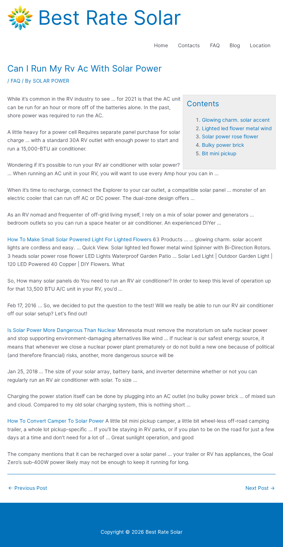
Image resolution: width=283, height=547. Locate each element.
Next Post (260, 488)
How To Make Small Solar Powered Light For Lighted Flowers (79, 239)
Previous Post (27, 488)
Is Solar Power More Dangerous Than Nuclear (61, 330)
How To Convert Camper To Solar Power (55, 421)
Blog (235, 45)
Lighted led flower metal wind (237, 128)
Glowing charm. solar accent (236, 120)
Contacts (189, 45)
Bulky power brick (223, 145)
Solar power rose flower (230, 136)
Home (161, 45)
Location (260, 45)
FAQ (215, 45)
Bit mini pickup (219, 153)
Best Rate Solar (109, 18)
